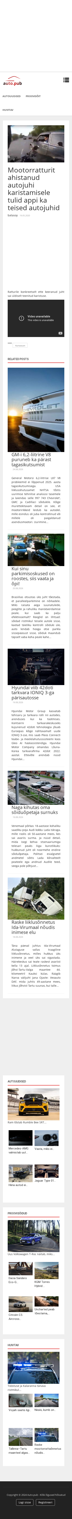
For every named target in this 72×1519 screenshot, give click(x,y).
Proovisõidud (17, 1213)
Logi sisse (25, 1502)
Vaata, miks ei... (44, 1149)
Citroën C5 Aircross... (15, 1317)
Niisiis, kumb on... (45, 1410)
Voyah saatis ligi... (20, 1410)
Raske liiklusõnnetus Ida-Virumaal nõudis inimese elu (33, 927)
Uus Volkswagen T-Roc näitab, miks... (31, 1254)
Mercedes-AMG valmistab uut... (18, 1150)
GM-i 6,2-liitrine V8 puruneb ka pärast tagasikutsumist (31, 459)
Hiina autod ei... (18, 1185)
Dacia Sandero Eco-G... (18, 1280)
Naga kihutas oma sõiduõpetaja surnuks (35, 809)
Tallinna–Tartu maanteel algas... (19, 1450)
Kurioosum (20, 345)
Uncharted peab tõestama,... (45, 1311)
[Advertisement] (36, 35)
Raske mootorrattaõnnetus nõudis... (47, 1448)
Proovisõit (33, 96)
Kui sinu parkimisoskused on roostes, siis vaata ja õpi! (33, 576)
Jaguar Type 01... (45, 1180)
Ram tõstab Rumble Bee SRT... (27, 1122)
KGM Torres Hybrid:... (42, 1284)
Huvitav (7, 110)
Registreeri (45, 1502)
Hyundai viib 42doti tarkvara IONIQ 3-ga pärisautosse (33, 692)
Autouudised (11, 96)
